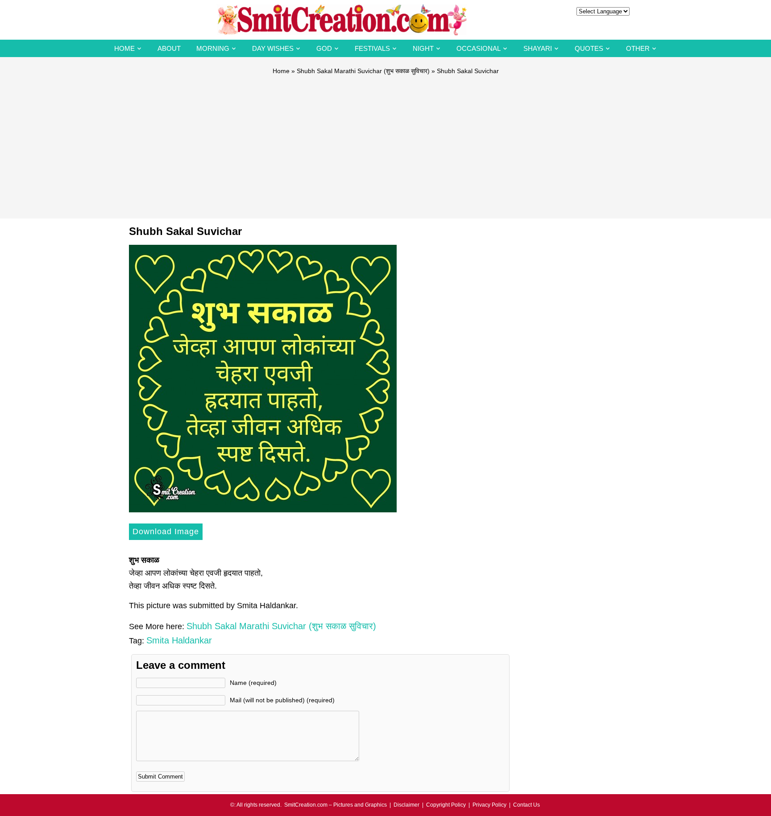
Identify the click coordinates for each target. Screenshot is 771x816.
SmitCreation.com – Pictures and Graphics (335, 805)
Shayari (537, 48)
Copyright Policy (446, 805)
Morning (212, 48)
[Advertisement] (385, 142)
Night (423, 48)
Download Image (166, 531)
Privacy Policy (489, 805)
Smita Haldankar (179, 640)
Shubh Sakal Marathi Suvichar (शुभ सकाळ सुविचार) (363, 70)
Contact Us (526, 805)
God (324, 48)
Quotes (589, 48)
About (169, 48)
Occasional (478, 48)
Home (124, 48)
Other (638, 48)
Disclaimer (406, 805)
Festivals (372, 48)
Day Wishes (273, 48)
